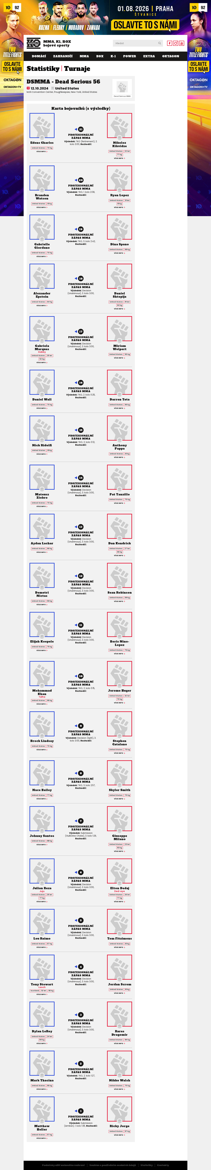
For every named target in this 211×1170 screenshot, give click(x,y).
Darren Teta (120, 399)
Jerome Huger (119, 691)
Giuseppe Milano (119, 837)
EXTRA (149, 56)
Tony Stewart (42, 984)
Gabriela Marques (42, 347)
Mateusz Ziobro (42, 496)
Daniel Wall (42, 399)
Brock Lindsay (42, 741)
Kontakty (163, 1165)
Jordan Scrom (119, 984)
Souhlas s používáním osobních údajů (112, 1165)
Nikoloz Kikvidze (119, 144)
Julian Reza (41, 888)
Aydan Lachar (42, 543)
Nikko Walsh (119, 1080)
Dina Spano (119, 244)
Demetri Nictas (42, 594)
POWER (129, 56)
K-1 (113, 56)
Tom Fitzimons (119, 938)
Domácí (39, 56)
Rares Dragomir (120, 1033)
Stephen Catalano (119, 742)
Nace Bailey (42, 790)
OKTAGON (170, 56)
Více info (41, 152)
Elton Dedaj (119, 888)
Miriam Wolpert (120, 347)
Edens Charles (42, 143)
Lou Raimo (42, 938)
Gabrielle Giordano (42, 246)
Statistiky (43, 69)
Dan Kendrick (119, 543)
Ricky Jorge (119, 1126)
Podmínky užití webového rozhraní (63, 1165)
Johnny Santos (42, 836)
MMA (84, 56)
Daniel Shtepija (119, 295)
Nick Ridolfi (42, 445)
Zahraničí (62, 56)
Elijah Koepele (42, 641)
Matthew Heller (42, 1127)
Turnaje (77, 69)
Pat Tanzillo (120, 494)
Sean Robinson (120, 592)
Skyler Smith (119, 790)
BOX (99, 56)
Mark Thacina (42, 1080)
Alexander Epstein (42, 295)
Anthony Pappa (119, 447)
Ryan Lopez (119, 195)
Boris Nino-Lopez (119, 643)
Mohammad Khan (42, 692)
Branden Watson (42, 197)
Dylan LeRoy (42, 1031)
